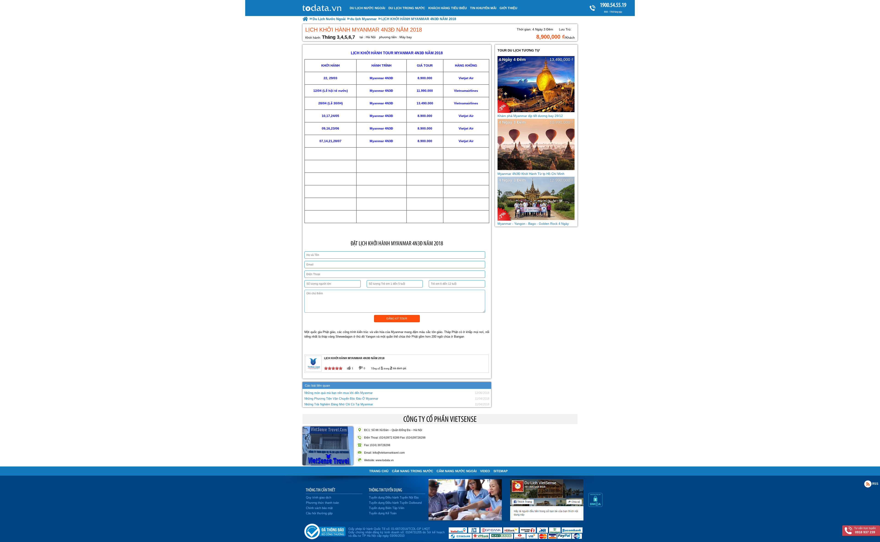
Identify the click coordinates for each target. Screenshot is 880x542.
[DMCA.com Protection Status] (595, 506)
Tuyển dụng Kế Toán (382, 513)
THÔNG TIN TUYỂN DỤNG (385, 490)
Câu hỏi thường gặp (319, 513)
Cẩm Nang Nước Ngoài (457, 471)
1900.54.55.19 (613, 5)
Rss (868, 484)
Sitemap (500, 471)
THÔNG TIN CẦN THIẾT (320, 490)
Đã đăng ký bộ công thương (324, 530)
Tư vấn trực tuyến (865, 530)
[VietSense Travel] (305, 19)
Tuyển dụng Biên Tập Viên (386, 508)
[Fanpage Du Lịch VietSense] (546, 519)
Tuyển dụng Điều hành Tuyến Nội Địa (393, 497)
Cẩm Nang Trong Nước (412, 471)
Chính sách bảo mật (319, 508)
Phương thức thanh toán (322, 502)
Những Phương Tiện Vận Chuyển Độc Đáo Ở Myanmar (341, 398)
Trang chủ (378, 471)
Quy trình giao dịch (318, 497)
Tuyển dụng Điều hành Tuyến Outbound (395, 502)
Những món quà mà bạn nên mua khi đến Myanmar (338, 393)
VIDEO (485, 471)
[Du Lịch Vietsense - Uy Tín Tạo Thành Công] (465, 519)
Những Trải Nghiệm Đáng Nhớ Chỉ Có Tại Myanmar (338, 404)
